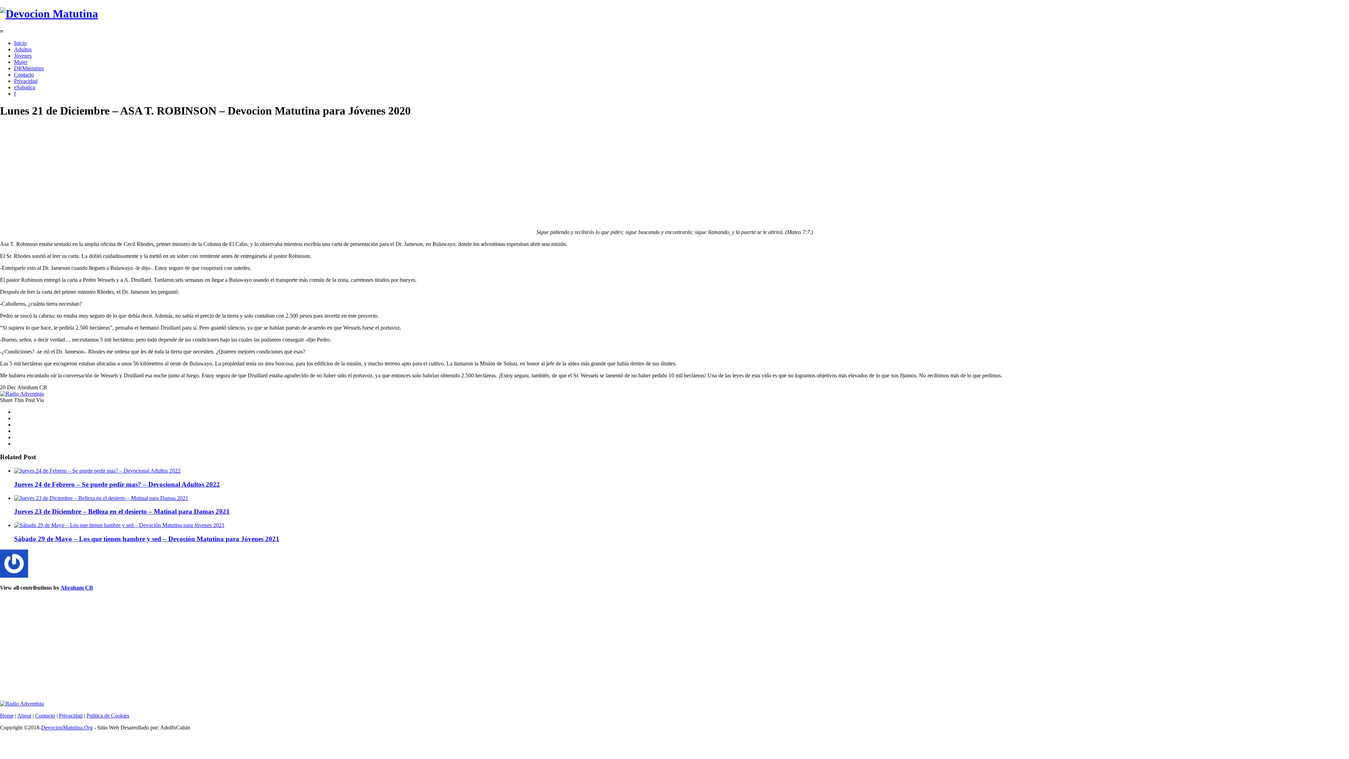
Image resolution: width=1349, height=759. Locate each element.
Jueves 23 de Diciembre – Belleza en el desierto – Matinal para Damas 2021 (122, 511)
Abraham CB (76, 588)
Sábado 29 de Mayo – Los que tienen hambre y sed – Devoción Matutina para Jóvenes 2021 (146, 539)
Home (7, 716)
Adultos (23, 49)
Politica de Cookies (107, 716)
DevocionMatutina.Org (67, 728)
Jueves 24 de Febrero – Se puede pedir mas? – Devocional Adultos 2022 (117, 484)
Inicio (20, 43)
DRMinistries (29, 68)
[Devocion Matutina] (49, 13)
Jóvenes (23, 56)
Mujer (20, 62)
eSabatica (24, 87)
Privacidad (26, 81)
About (24, 716)
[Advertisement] (211, 174)
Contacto (24, 75)
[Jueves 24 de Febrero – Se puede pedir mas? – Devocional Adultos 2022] (97, 471)
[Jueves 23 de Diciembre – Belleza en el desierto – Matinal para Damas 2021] (101, 498)
